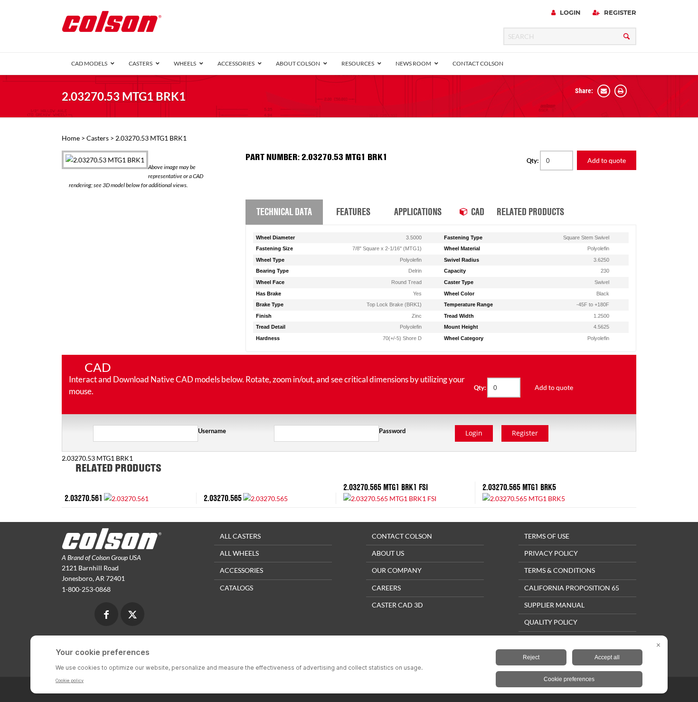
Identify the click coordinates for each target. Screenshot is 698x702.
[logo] (111, 24)
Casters (97, 138)
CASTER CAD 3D (397, 605)
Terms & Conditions (559, 570)
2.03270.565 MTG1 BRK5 (519, 487)
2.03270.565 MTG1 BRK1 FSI (385, 487)
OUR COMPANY (397, 570)
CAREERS (386, 588)
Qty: (533, 160)
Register (619, 12)
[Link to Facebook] (106, 615)
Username (212, 431)
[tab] (284, 212)
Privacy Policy (551, 553)
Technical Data (284, 211)
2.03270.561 (84, 498)
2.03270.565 (223, 498)
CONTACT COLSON (402, 536)
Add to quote (606, 160)
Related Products (530, 211)
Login (569, 12)
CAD (477, 211)
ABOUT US (388, 553)
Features (353, 211)
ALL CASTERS (240, 536)
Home (71, 138)
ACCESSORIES (241, 570)
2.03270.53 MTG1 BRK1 (124, 96)
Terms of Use (546, 536)
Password (392, 431)
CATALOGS (236, 588)
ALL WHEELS (239, 553)
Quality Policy (550, 622)
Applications (418, 211)
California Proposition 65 (571, 588)
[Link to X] (132, 615)
